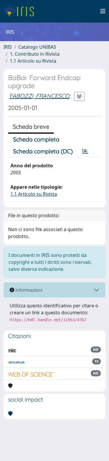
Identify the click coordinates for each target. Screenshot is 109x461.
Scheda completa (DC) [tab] (43, 151)
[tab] (85, 151)
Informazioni (28, 290)
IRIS (7, 47)
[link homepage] (21, 11)
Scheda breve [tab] (31, 126)
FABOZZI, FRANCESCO (39, 95)
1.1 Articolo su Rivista (33, 61)
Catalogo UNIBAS (37, 47)
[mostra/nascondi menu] (103, 11)
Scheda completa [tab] (36, 139)
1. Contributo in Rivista (35, 54)
